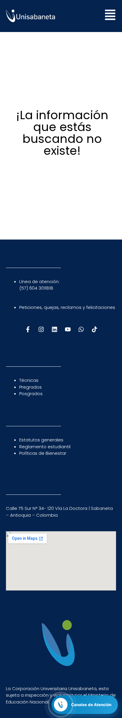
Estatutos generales (41, 440)
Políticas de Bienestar (42, 453)
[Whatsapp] (81, 329)
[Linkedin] (54, 329)
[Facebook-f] (28, 329)
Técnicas (28, 380)
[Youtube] (68, 329)
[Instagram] (41, 329)
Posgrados (31, 393)
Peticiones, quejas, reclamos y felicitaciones (67, 307)
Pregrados (30, 387)
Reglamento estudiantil (44, 446)
